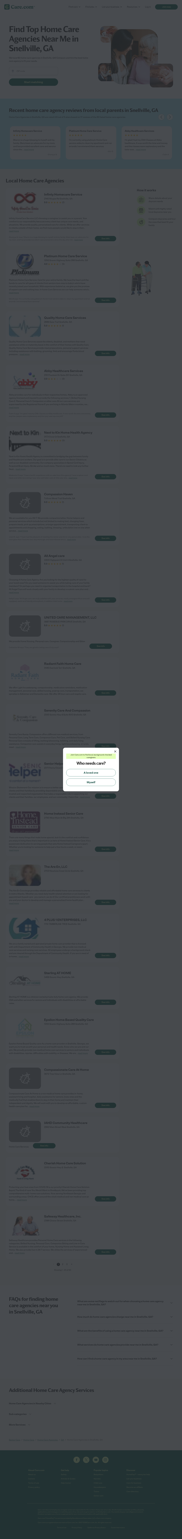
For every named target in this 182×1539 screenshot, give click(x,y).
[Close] (115, 751)
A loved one (91, 772)
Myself (91, 782)
